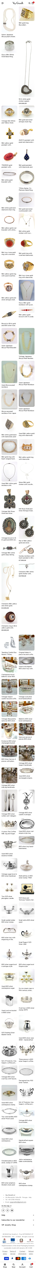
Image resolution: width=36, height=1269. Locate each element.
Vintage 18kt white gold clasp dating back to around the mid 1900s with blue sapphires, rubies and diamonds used (9, 554)
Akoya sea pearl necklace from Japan (9, 412)
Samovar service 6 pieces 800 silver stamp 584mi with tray (25, 738)
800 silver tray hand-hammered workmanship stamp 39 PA (26, 847)
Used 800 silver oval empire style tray (26, 832)
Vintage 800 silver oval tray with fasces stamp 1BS (9, 1078)
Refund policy (31, 1252)
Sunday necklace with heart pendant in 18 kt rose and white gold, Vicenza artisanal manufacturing (26, 557)
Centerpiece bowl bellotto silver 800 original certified (8, 675)
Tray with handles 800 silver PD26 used (9, 1118)
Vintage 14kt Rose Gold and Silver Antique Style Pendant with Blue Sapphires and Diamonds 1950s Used (8, 512)
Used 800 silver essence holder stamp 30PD (7, 855)
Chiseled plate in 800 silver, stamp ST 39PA (9, 1162)
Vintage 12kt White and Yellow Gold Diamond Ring (8, 122)
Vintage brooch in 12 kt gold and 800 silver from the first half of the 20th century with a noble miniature (9, 539)
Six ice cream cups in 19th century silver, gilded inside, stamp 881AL (26, 989)
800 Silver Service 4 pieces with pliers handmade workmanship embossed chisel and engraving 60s (9, 760)
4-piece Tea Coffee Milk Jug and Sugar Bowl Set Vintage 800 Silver (9, 832)
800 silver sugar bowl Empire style (26, 965)
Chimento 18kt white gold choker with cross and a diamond (26, 573)
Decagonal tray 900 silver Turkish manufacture (26, 1081)
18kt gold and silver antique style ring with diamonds (25, 121)
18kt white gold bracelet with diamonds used (7, 181)
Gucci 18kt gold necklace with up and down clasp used (26, 304)
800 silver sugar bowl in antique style (9, 965)
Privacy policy (5, 1252)
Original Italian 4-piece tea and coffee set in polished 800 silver (26, 653)
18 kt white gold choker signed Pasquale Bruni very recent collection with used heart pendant (25, 100)
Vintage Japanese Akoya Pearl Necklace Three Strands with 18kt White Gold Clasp (26, 357)
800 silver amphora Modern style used (8, 1184)
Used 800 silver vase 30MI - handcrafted (26, 1039)
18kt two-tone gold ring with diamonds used (26, 276)
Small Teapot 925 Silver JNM (25, 943)
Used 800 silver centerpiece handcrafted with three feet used (8, 1140)
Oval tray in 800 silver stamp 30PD (26, 1009)
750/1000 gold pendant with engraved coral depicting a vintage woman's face (9, 166)
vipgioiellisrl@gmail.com (18, 1202)
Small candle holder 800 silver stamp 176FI (8, 921)
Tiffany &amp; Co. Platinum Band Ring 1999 (26, 189)
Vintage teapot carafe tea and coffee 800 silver (9, 698)
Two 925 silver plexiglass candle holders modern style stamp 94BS (9, 897)
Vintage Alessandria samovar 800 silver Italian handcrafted (9, 720)
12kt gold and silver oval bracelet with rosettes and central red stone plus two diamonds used (26, 210)
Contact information (22, 1252)
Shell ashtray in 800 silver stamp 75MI (26, 877)
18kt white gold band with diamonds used (9, 436)
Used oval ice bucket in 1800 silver (9, 1011)
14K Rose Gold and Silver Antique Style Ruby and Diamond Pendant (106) (26, 510)
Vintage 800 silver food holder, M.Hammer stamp (25, 1121)
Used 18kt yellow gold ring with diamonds (26, 434)
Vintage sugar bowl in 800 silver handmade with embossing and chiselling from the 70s (9, 875)
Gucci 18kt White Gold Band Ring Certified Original (8, 56)
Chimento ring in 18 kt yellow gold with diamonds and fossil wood (9, 627)
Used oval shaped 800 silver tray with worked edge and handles (26, 667)
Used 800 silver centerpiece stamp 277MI (8, 1104)
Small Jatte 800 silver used (26, 921)
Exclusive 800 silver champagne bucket (9, 742)
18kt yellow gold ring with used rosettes (9, 275)
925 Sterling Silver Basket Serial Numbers (8, 1033)
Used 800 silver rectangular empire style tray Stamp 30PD (25, 777)
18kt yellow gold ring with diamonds (26, 458)
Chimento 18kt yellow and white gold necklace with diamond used (9, 605)
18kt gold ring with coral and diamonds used (26, 254)
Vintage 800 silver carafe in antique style (25, 813)
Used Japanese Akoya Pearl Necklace (26, 383)
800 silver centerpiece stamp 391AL (25, 1184)
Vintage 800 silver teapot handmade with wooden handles (26, 764)
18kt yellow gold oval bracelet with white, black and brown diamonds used (9, 229)
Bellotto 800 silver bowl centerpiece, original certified (25, 720)
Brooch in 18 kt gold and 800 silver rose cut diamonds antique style (9, 324)
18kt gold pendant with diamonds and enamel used (25, 166)
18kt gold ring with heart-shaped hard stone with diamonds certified (9, 458)
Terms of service (13, 1252)
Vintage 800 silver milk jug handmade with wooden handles (9, 786)
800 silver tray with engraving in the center (8, 938)
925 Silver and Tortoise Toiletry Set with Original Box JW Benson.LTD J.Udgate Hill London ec (26, 899)
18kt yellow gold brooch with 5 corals (26, 316)
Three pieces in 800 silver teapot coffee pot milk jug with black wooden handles (26, 1060)
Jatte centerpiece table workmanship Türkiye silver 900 (25, 1160)
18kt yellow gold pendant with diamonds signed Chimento (8, 144)
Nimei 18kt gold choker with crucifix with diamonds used (26, 483)
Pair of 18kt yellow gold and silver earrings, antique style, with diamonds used (26, 542)
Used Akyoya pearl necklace (8, 386)
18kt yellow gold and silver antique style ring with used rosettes (9, 299)
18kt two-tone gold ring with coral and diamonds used (9, 253)
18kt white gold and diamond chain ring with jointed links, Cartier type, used (9, 209)
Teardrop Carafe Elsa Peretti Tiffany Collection (9, 653)
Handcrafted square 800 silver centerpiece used (26, 1141)
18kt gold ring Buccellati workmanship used (25, 24)
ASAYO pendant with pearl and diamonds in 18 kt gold (26, 141)
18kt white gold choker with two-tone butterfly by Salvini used (25, 232)
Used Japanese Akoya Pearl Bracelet (9, 347)
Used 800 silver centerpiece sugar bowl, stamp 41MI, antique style (8, 987)
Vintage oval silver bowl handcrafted (25, 698)
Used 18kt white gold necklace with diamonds (9, 484)
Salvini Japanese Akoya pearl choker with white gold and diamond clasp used (9, 35)
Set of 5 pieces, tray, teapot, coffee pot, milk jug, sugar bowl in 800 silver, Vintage (9, 1062)
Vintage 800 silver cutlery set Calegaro (9, 815)
